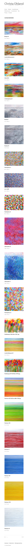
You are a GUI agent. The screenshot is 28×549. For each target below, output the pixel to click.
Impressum (6, 543)
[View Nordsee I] (14, 111)
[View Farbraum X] (14, 439)
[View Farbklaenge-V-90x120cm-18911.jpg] (14, 326)
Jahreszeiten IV (7, 246)
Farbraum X (6, 449)
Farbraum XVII (7, 502)
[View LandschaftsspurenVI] (14, 345)
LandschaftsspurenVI (8, 353)
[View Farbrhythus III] (14, 203)
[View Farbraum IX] (14, 518)
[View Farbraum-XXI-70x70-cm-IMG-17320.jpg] (14, 388)
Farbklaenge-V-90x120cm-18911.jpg (11, 334)
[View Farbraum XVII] (14, 491)
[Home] (14, 4)
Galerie (9, 9)
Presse (5, 12)
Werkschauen (7, 11)
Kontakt (10, 12)
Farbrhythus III (7, 211)
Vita (18, 11)
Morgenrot (6, 36)
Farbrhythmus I (7, 167)
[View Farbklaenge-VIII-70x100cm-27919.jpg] (14, 366)
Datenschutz (11, 543)
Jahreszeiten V (7, 281)
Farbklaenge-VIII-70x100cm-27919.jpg (12, 373)
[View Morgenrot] (14, 28)
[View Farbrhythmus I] (14, 159)
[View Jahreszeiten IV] (14, 232)
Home (5, 9)
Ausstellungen (15, 9)
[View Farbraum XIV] (14, 465)
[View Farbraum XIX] (14, 412)
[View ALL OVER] (14, 180)
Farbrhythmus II (7, 312)
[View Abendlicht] (14, 70)
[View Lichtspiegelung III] (14, 91)
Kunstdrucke (14, 11)
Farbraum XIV (7, 475)
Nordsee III (6, 145)
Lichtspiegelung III (8, 98)
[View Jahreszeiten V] (14, 266)
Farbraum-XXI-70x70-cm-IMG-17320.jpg (12, 398)
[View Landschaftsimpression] (14, 49)
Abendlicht (6, 78)
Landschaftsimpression (9, 57)
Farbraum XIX (7, 423)
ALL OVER (6, 189)
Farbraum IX (7, 528)
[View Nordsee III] (14, 135)
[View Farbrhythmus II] (14, 299)
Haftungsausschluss (18, 543)
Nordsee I (6, 119)
